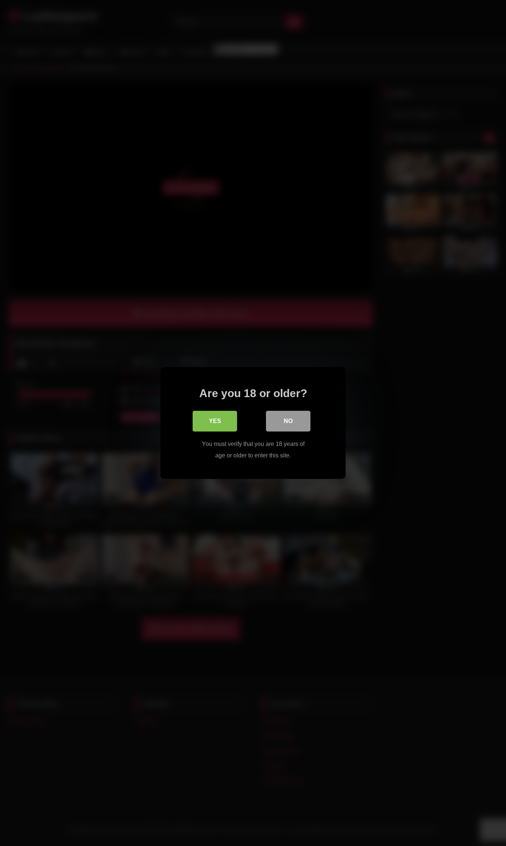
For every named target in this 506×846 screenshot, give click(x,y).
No (288, 421)
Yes (215, 421)
